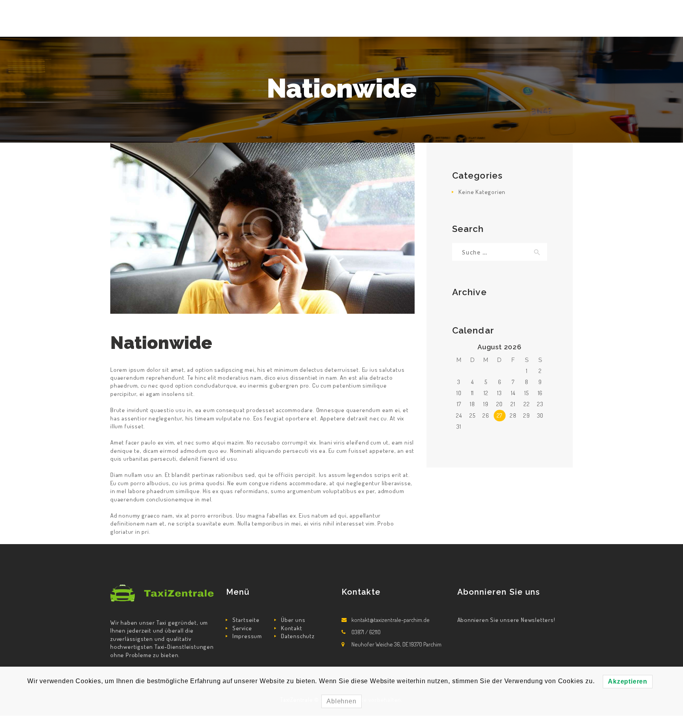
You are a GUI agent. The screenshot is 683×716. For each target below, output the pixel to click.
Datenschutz (298, 636)
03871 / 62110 (366, 632)
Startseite (246, 620)
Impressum (247, 636)
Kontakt (291, 628)
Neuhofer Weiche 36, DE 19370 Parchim (396, 644)
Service (242, 628)
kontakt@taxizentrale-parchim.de (390, 620)
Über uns (293, 620)
